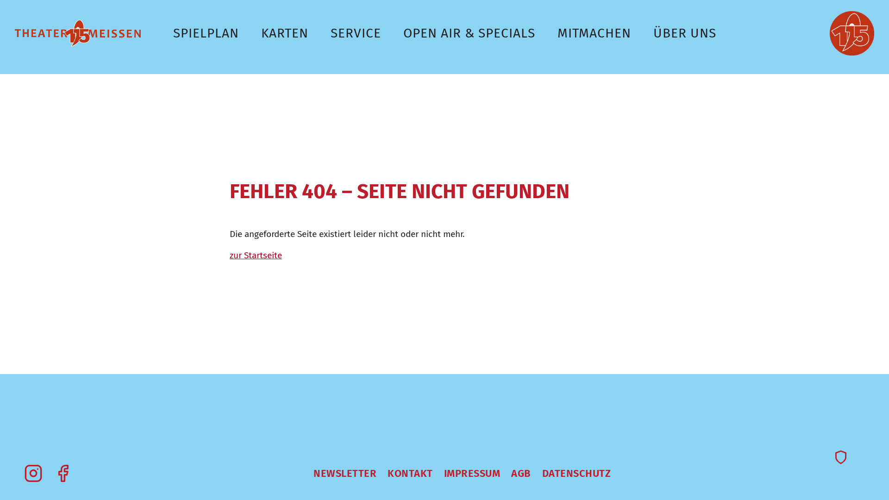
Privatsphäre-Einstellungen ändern (841, 458)
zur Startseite (256, 255)
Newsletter (344, 473)
